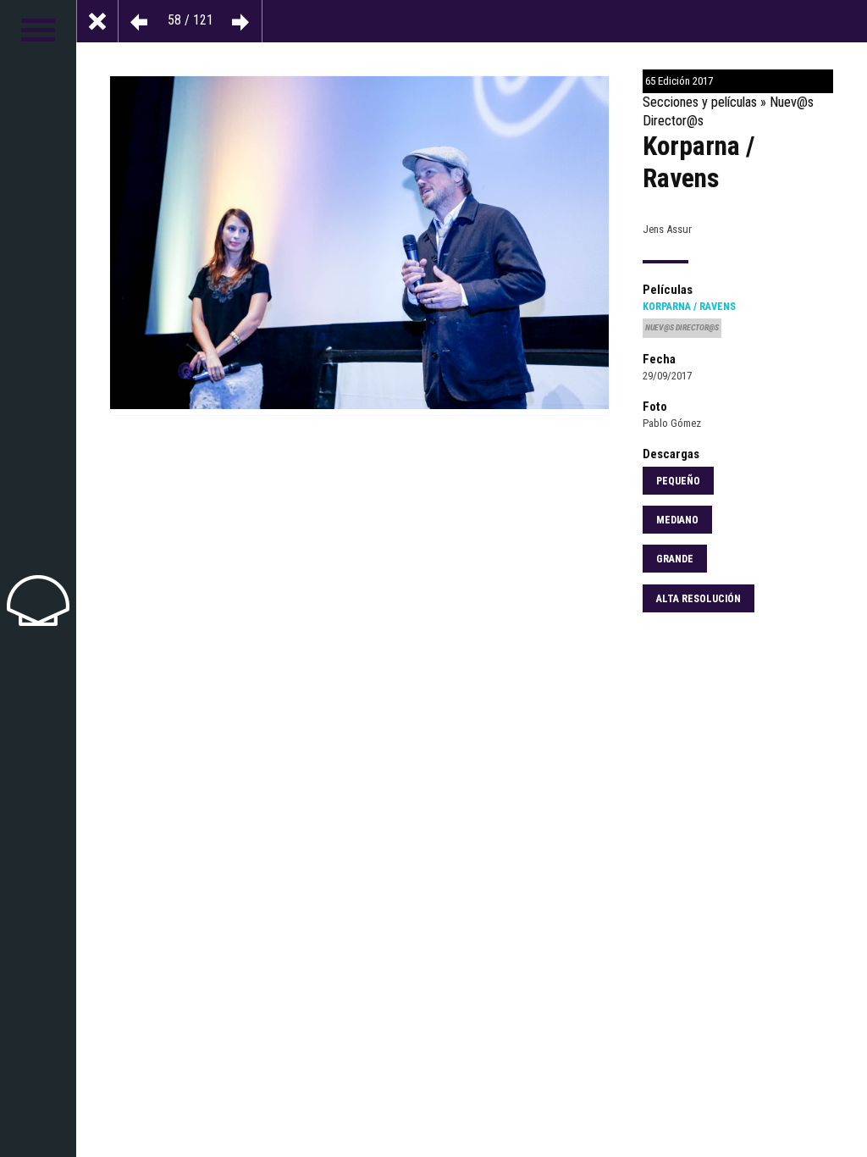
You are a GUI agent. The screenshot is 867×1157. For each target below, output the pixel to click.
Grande (674, 559)
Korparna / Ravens (689, 307)
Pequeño (678, 481)
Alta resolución (698, 599)
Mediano (677, 520)
